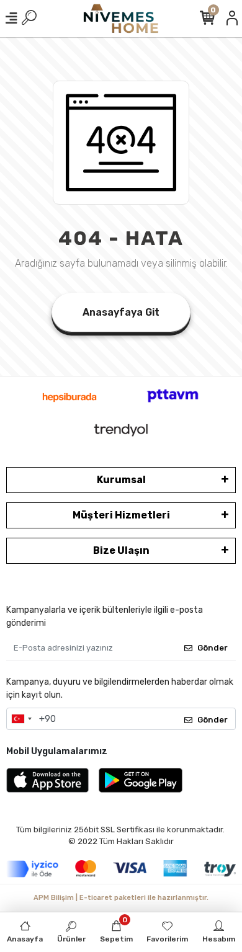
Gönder (212, 647)
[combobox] (21, 718)
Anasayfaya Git (121, 312)
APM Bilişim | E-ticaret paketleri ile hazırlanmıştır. (121, 898)
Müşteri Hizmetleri (121, 515)
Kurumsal (121, 480)
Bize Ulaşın (121, 550)
